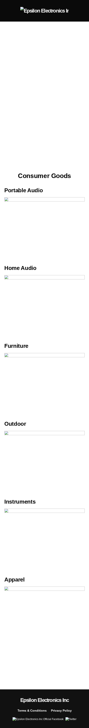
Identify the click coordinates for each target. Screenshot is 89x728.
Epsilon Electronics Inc (44, 700)
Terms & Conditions (32, 710)
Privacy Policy (61, 710)
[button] (5, 10)
